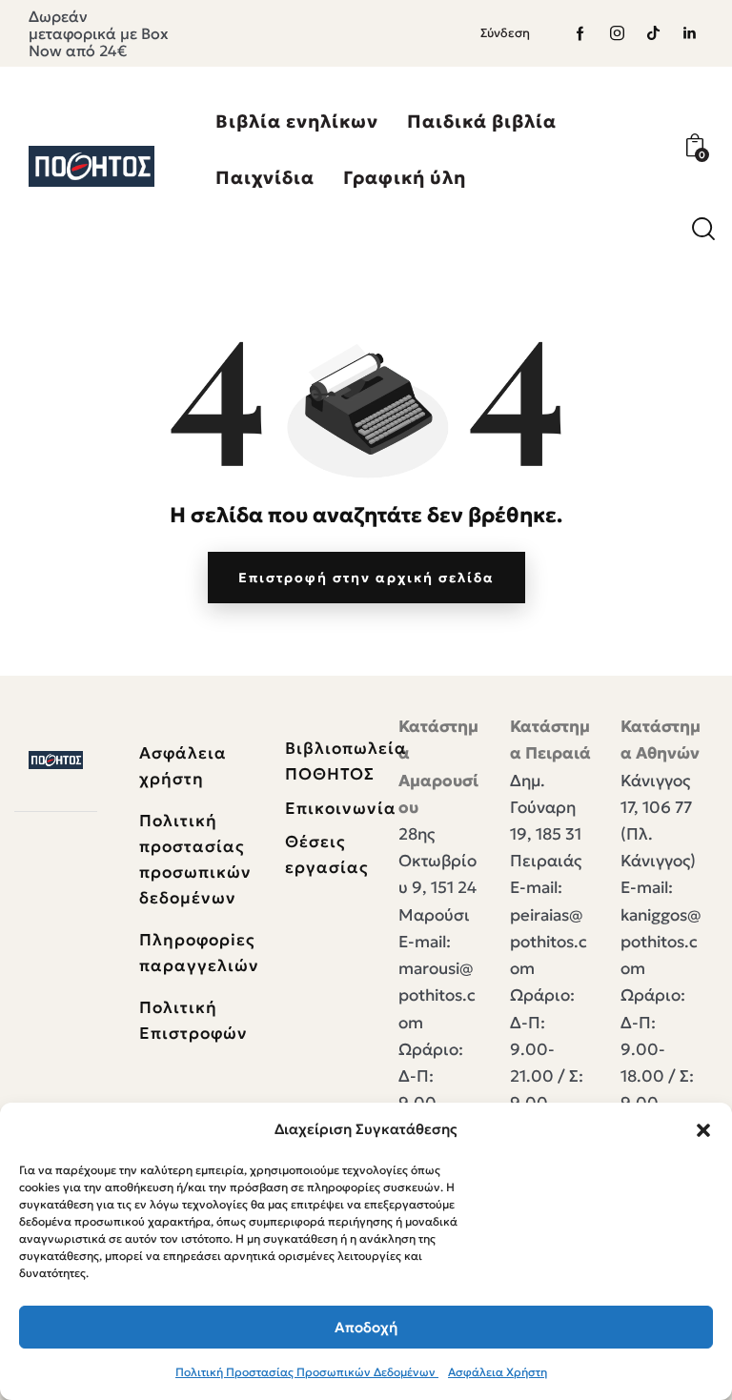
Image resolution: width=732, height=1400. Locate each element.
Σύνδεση (505, 33)
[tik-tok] (653, 33)
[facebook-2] (580, 33)
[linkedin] (689, 33)
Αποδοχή (366, 1327)
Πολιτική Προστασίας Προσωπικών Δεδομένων (306, 1372)
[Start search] (703, 229)
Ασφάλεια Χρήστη (497, 1372)
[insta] (616, 33)
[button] (703, 1130)
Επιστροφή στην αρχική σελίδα (366, 577)
